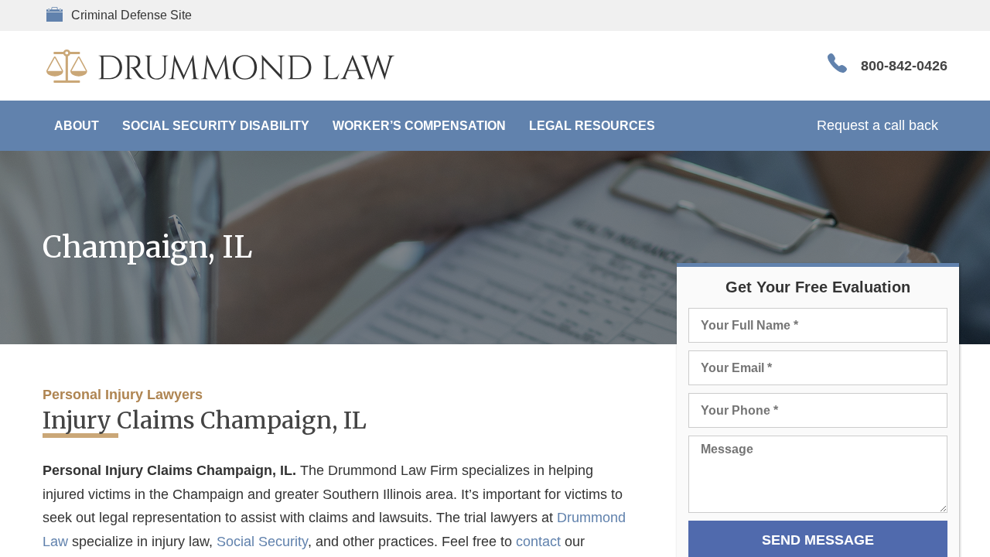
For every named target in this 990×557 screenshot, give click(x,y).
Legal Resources (592, 125)
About (76, 125)
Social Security (262, 541)
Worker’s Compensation (419, 125)
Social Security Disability (215, 125)
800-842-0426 (904, 65)
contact (538, 541)
